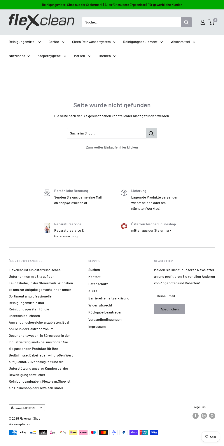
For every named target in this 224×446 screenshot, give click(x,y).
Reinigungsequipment (140, 41)
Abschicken (170, 309)
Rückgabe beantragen (105, 312)
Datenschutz (98, 284)
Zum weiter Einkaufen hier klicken (112, 147)
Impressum (97, 326)
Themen (104, 56)
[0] (211, 22)
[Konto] (203, 22)
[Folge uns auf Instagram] (204, 416)
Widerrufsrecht (100, 305)
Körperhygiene (49, 56)
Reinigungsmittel (22, 41)
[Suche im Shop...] (151, 133)
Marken (80, 56)
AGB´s (92, 291)
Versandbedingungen (105, 319)
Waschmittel (181, 41)
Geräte (54, 41)
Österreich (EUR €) (23, 408)
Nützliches (17, 56)
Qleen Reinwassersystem (91, 41)
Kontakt (94, 276)
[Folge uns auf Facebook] (195, 416)
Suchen (94, 269)
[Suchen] (186, 22)
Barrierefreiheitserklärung (108, 298)
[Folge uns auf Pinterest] (212, 416)
